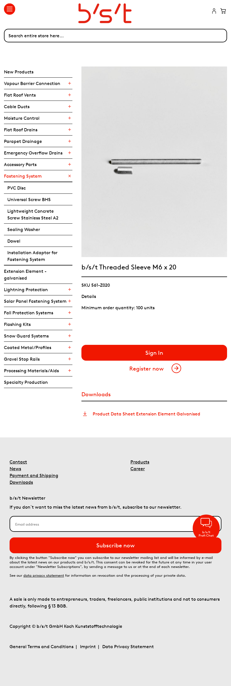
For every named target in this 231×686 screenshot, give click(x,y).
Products (139, 462)
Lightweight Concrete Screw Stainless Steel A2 (32, 214)
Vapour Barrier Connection (32, 83)
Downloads (21, 482)
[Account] (214, 11)
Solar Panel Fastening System (35, 301)
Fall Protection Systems (28, 312)
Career (137, 468)
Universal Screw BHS (29, 199)
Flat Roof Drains (20, 129)
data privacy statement (43, 575)
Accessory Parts (20, 164)
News (15, 468)
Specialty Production (26, 382)
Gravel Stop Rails (22, 359)
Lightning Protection (26, 289)
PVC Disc (16, 188)
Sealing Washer (23, 229)
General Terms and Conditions (42, 646)
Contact (18, 462)
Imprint (88, 646)
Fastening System (23, 176)
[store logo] (115, 13)
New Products (19, 72)
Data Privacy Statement (128, 646)
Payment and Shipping (34, 475)
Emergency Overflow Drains (33, 153)
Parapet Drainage (23, 141)
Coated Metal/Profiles (27, 347)
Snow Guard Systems (26, 336)
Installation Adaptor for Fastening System (32, 256)
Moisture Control (21, 118)
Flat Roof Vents (20, 95)
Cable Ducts (17, 106)
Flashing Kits (17, 324)
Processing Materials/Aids (31, 370)
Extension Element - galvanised (25, 274)
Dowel (13, 241)
